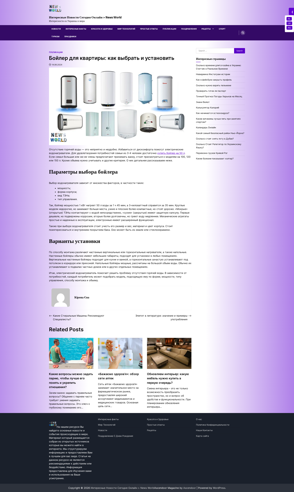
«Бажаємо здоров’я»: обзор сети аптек (118, 376)
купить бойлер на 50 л (171, 153)
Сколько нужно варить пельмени (213, 85)
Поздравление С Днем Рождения (115, 436)
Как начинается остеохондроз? (212, 113)
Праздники (70, 36)
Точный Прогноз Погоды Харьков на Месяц (219, 96)
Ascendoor (189, 487)
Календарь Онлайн (206, 127)
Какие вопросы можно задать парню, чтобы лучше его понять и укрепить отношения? (71, 380)
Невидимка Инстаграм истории (213, 74)
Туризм (55, 36)
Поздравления (189, 29)
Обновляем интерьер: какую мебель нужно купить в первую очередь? (168, 378)
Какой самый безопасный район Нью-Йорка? (220, 133)
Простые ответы (149, 29)
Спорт (222, 29)
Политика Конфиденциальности (212, 424)
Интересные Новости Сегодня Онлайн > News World (85, 17)
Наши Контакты (204, 430)
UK (289, 23)
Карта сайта (202, 436)
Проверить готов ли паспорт (211, 91)
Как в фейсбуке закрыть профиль (214, 79)
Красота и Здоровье (102, 29)
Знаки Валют (203, 102)
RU (289, 27)
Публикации (169, 29)
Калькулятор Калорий (207, 107)
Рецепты (206, 29)
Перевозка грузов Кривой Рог (212, 153)
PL (289, 19)
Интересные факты (76, 29)
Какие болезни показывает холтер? (215, 158)
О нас (199, 419)
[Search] (243, 32)
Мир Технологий (126, 29)
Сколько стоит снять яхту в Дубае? (215, 138)
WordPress (219, 487)
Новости (56, 29)
